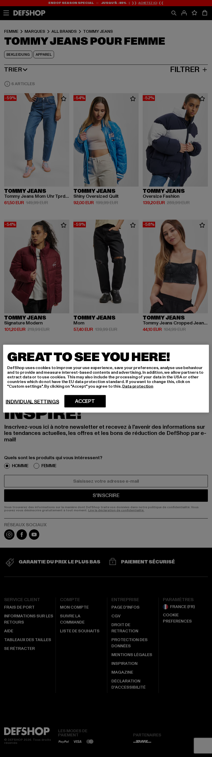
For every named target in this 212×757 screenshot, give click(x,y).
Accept (85, 401)
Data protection (137, 386)
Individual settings (32, 402)
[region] (106, 378)
